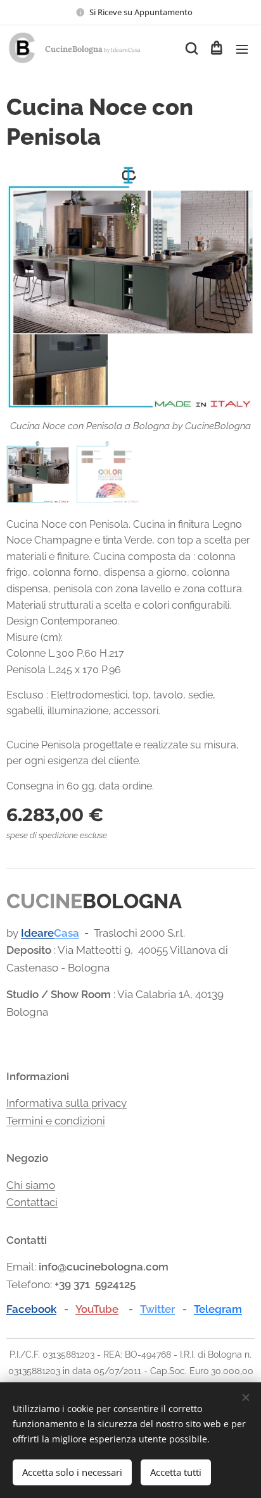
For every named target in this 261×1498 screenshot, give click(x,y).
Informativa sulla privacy (66, 1103)
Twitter (157, 1309)
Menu (242, 48)
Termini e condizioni (55, 1120)
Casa (66, 933)
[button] (190, 48)
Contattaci (32, 1202)
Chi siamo (30, 1185)
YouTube (96, 1309)
